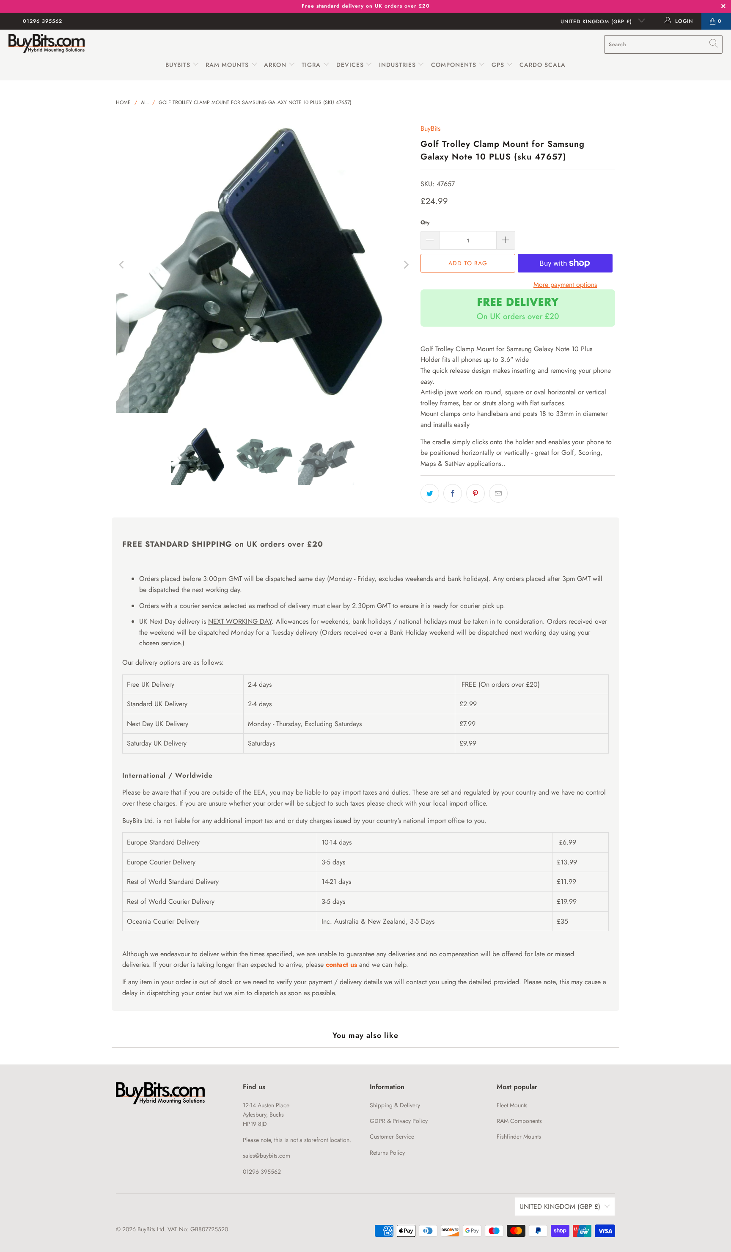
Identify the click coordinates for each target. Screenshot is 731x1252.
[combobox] (663, 44)
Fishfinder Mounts (519, 1136)
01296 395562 (42, 21)
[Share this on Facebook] (452, 493)
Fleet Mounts (512, 1105)
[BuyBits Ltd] (46, 44)
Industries (397, 65)
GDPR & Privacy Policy (399, 1121)
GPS (499, 65)
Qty (425, 222)
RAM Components (519, 1121)
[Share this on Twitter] (429, 493)
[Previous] (122, 265)
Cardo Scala (542, 65)
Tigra (311, 65)
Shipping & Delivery (395, 1105)
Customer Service (392, 1136)
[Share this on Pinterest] (475, 493)
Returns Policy (387, 1152)
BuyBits (177, 65)
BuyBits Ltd (150, 1229)
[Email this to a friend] (498, 493)
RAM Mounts (227, 65)
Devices (350, 65)
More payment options (565, 284)
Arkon (276, 65)
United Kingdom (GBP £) (597, 21)
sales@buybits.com (266, 1155)
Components (453, 65)
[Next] (405, 265)
